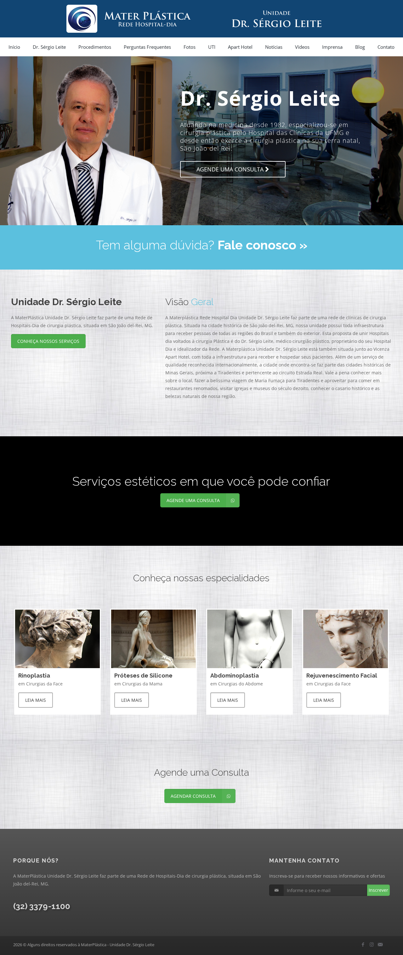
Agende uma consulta (162, 194)
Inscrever (378, 890)
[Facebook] (363, 944)
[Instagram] (371, 944)
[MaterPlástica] (201, 18)
